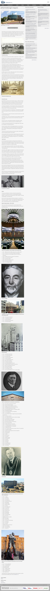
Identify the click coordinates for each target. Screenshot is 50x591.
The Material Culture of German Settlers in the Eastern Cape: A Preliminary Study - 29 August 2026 (43, 18)
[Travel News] (30, 588)
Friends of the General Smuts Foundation (31, 57)
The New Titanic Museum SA (29, 49)
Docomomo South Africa (29, 56)
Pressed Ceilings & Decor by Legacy (30, 43)
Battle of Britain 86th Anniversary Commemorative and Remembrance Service (42, 10)
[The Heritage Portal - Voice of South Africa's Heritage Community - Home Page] (6, 2)
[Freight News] (24, 588)
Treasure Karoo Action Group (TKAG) (30, 48)
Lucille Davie (7, 25)
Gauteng (2, 581)
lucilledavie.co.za (16, 574)
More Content (47, 28)
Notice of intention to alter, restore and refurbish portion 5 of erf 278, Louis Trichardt (43, 14)
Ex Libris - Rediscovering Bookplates (30, 33)
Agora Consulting (28, 46)
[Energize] (45, 588)
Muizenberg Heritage (28, 45)
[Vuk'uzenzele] (35, 588)
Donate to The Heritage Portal (12, 27)
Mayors (2, 578)
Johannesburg (3, 582)
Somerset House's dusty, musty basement (31, 31)
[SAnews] (40, 588)
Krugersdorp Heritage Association (30, 54)
